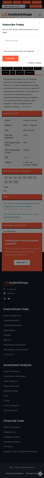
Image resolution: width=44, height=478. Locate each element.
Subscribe (10, 58)
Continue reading (34, 63)
